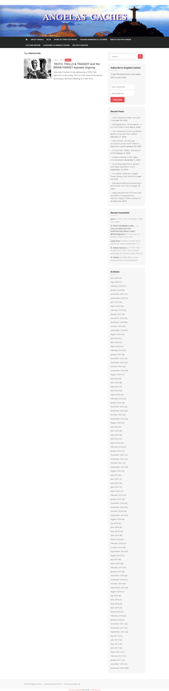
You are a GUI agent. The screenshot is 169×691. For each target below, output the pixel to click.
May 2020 (114, 531)
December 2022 (117, 406)
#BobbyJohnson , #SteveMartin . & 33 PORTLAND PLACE (126, 125)
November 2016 (117, 668)
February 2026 (116, 286)
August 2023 (115, 374)
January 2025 (116, 314)
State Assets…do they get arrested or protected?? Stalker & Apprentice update (124, 143)
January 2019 (116, 571)
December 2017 (117, 623)
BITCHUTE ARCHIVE (80, 45)
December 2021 (117, 455)
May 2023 (114, 386)
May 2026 (114, 282)
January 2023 (116, 402)
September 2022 (117, 418)
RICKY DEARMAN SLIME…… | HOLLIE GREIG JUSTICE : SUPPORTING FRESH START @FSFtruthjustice (124, 229)
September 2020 (117, 515)
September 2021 (117, 467)
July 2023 (114, 378)
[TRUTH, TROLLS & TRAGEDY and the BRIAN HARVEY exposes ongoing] (37, 69)
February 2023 (116, 398)
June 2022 (114, 430)
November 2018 (117, 579)
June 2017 (114, 640)
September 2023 (117, 370)
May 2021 (114, 483)
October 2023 (116, 366)
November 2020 (117, 507)
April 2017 (114, 648)
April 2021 (114, 487)
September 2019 (117, 551)
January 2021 (116, 499)
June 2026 (114, 278)
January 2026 (116, 290)
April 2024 (114, 342)
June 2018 (114, 599)
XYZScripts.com (95, 690)
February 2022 (116, 447)
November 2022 (117, 410)
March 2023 (115, 394)
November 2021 (117, 459)
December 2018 (117, 575)
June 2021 (114, 479)
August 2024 (115, 334)
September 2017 (117, 631)
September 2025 (117, 298)
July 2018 (114, 595)
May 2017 (114, 644)
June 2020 (114, 527)
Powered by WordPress (53, 684)
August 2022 (115, 422)
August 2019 (115, 555)
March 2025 (115, 306)
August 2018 (115, 591)
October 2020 (116, 511)
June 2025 (114, 302)
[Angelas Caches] (84, 21)
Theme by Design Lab (72, 684)
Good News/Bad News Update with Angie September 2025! (124, 165)
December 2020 (117, 503)
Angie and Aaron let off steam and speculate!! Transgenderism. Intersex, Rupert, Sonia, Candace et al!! (125, 196)
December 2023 (117, 358)
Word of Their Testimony (65, 39)
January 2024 (116, 354)
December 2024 (117, 318)
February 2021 (116, 495)
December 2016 (117, 664)
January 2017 (116, 660)
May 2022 (114, 435)
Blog (49, 39)
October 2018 (116, 583)
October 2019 (116, 547)
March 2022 (115, 443)
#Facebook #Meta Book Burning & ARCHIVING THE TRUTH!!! (126, 184)
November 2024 (117, 322)
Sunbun (116, 257)
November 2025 (117, 294)
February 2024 (116, 350)
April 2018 (114, 607)
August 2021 (115, 471)
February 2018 (116, 615)
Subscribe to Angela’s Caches (56, 45)
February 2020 (116, 543)
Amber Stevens (119, 247)
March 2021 (115, 491)
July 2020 (114, 523)
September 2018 (117, 587)
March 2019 (115, 563)
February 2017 (116, 656)
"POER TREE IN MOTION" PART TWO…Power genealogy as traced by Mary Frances (126, 250)
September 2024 (117, 330)
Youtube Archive (32, 45)
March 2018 (115, 611)
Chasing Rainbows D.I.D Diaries (93, 39)
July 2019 (114, 559)
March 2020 (115, 539)
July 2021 (114, 475)
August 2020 (115, 519)
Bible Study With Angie (120, 39)
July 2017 (114, 636)
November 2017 (117, 628)
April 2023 (114, 390)
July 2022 (114, 426)
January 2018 (116, 619)
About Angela (37, 39)
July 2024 (114, 338)
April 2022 (114, 438)
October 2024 (116, 326)
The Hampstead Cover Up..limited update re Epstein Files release (125, 132)
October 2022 (116, 414)
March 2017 (115, 652)
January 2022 (116, 451)
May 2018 (114, 603)
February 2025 (116, 310)
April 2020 (114, 535)
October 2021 (116, 463)
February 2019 (116, 567)
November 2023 (117, 362)
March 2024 (115, 346)
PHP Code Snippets (74, 690)
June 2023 (114, 382)
